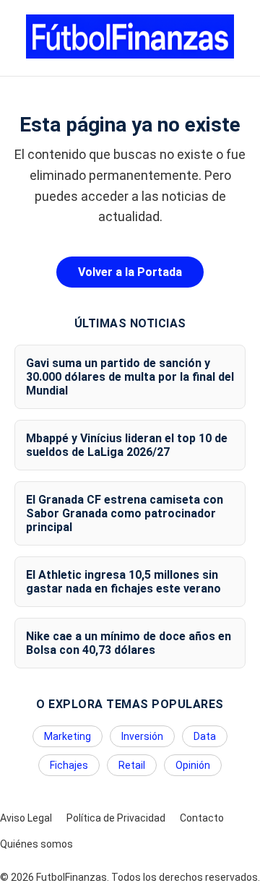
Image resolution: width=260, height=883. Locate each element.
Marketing (67, 736)
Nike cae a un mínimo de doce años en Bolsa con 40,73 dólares (128, 643)
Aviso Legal (26, 818)
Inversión (142, 736)
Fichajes (69, 765)
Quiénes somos (36, 844)
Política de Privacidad (115, 818)
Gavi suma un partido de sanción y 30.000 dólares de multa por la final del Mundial (130, 376)
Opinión (193, 765)
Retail (131, 765)
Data (205, 736)
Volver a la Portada (130, 272)
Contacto (202, 818)
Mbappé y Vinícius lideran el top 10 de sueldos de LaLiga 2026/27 (127, 445)
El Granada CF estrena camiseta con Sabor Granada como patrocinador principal (124, 513)
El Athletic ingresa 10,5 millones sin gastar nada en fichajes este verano (123, 581)
